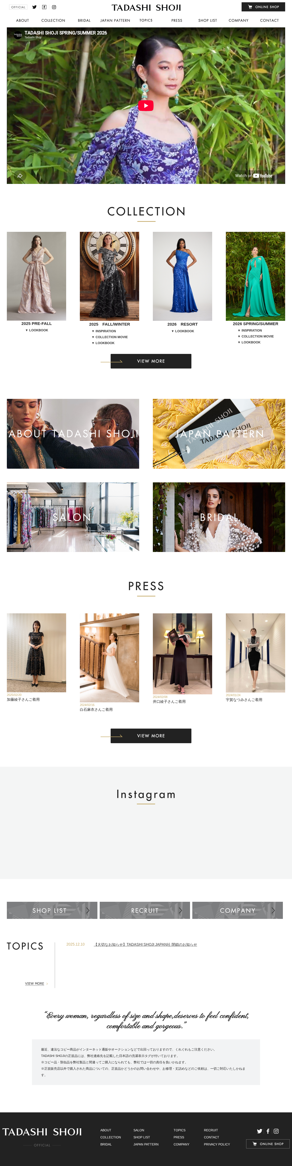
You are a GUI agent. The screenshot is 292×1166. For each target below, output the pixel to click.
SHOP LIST (141, 1137)
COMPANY (181, 1144)
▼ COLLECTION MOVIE (109, 337)
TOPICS (179, 1130)
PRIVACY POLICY (217, 1144)
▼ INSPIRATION (103, 331)
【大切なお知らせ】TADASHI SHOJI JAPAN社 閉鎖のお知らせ (145, 944)
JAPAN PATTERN (146, 1144)
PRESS (179, 1137)
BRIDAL (106, 1144)
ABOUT (105, 1130)
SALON (138, 1130)
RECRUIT (211, 1130)
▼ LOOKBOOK (36, 330)
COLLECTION (110, 1137)
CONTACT (211, 1137)
